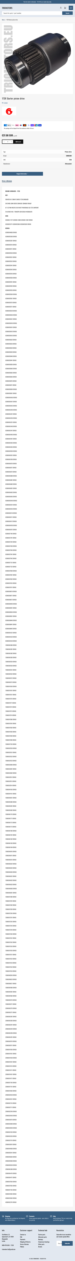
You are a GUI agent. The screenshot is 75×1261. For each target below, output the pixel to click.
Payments (22, 1239)
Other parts (41, 1244)
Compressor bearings (44, 1242)
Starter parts (41, 1234)
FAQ (21, 1237)
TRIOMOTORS (36, 1258)
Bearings (40, 1239)
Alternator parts (42, 1237)
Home (3, 20)
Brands (40, 1247)
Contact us (23, 1234)
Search (67, 13)
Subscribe (67, 1243)
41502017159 (43, 1258)
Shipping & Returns (25, 1242)
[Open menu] (71, 8)
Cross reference (7, 181)
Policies (22, 1247)
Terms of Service (24, 1244)
